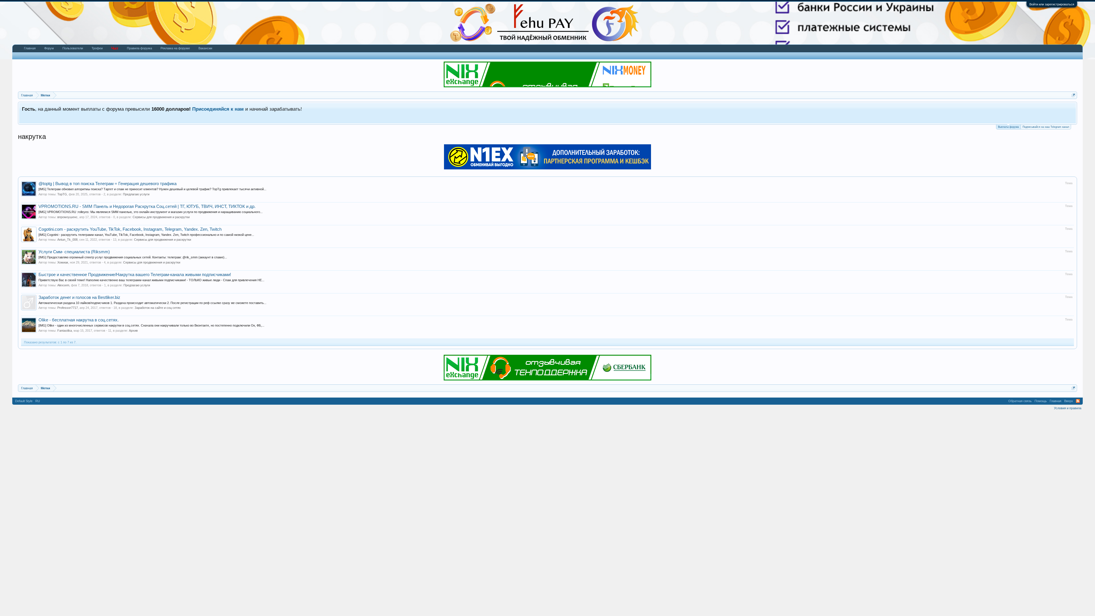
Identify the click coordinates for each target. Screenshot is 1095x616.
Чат (114, 48)
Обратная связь (1020, 401)
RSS (1078, 401)
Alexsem (63, 285)
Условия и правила (1067, 408)
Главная (30, 48)
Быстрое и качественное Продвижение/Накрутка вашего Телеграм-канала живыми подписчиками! (134, 274)
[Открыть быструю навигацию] (1073, 95)
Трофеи (97, 48)
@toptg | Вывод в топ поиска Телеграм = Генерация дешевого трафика (107, 183)
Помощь (1041, 401)
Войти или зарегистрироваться (1051, 4)
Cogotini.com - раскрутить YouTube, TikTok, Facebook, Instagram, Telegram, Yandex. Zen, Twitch (130, 229)
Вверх (1068, 401)
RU (37, 401)
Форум (49, 48)
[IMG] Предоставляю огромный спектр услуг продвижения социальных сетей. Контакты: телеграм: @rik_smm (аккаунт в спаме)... (132, 257)
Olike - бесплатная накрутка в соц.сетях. (78, 320)
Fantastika (64, 330)
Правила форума (139, 48)
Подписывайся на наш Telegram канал (1046, 126)
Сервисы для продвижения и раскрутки (161, 217)
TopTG (62, 194)
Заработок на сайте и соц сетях (158, 307)
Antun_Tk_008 (67, 239)
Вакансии (205, 48)
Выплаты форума (1008, 126)
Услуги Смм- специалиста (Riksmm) (74, 252)
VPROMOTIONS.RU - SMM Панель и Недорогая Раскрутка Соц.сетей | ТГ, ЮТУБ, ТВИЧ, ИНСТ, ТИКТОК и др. (147, 206)
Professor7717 (67, 307)
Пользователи (72, 48)
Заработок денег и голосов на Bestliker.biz (79, 297)
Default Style (24, 401)
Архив (133, 330)
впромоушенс (67, 217)
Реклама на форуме (175, 48)
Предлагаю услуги (136, 194)
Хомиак (62, 262)
